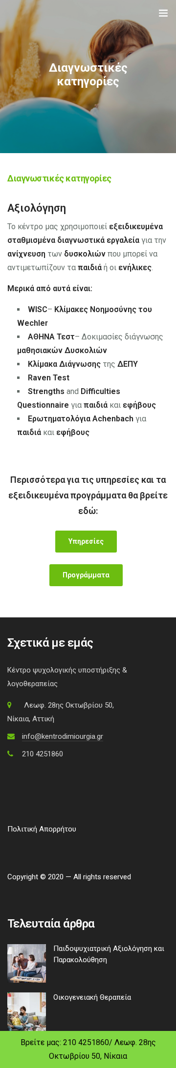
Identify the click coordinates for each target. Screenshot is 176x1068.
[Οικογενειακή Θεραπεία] (26, 1011)
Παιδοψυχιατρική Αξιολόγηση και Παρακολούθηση (108, 954)
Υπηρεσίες (86, 541)
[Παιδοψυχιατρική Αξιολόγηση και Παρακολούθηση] (26, 962)
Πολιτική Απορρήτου (41, 829)
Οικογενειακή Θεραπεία (92, 997)
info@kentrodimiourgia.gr (62, 736)
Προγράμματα (86, 575)
